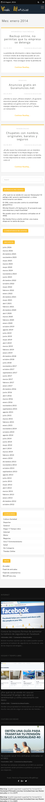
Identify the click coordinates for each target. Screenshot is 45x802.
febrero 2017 (8, 382)
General (6, 526)
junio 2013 (7, 481)
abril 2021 (7, 303)
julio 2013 (7, 478)
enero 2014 (7, 458)
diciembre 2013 (9, 462)
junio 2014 (7, 442)
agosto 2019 (8, 330)
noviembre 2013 (10, 465)
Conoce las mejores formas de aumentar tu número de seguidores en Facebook (21, 632)
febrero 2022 (8, 290)
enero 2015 (7, 425)
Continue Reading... (22, 67)
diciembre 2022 (9, 280)
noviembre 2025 (10, 257)
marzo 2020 (8, 317)
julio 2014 (7, 438)
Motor (5, 535)
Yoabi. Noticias (13, 778)
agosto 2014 (8, 435)
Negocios (22, 80)
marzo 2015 (8, 419)
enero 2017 (7, 386)
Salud (5, 545)
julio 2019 (7, 333)
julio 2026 (7, 247)
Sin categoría (8, 548)
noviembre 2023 (10, 274)
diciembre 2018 (9, 356)
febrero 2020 (8, 320)
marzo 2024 (8, 270)
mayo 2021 (7, 300)
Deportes (7, 522)
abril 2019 (7, 343)
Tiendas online (22, 128)
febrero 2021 (8, 307)
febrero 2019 (8, 350)
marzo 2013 (8, 491)
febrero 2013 (8, 494)
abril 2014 (7, 448)
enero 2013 (7, 498)
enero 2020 (7, 323)
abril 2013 (7, 488)
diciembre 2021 (9, 297)
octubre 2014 (8, 432)
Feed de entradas (10, 569)
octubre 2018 (8, 359)
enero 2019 (7, 353)
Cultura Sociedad (10, 519)
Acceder (6, 566)
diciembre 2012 (9, 501)
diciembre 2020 (9, 310)
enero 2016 (7, 402)
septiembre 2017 (10, 373)
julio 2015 (7, 415)
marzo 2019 (8, 346)
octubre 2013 (8, 468)
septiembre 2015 (10, 409)
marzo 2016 (8, 399)
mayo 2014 (7, 445)
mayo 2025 (7, 261)
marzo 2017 (8, 379)
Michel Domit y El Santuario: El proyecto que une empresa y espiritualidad (22, 209)
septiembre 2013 (10, 471)
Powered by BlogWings (28, 778)
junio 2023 (7, 277)
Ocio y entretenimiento (12, 542)
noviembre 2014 (10, 429)
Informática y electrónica (22, 32)
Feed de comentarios (12, 573)
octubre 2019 (8, 326)
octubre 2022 (8, 284)
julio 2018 (7, 363)
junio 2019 (7, 336)
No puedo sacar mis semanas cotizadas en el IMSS (22, 757)
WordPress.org (9, 576)
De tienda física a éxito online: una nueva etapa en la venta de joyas (20, 220)
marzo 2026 (8, 251)
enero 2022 (7, 293)
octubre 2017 (8, 369)
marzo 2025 (8, 264)
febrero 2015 (8, 422)
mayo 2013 (7, 485)
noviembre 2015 (10, 405)
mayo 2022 (7, 287)
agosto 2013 (8, 475)
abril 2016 (7, 396)
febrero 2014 (8, 455)
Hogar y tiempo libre (12, 529)
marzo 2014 (8, 452)
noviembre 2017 (10, 366)
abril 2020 (7, 313)
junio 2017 (7, 376)
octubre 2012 (8, 504)
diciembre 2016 (9, 389)
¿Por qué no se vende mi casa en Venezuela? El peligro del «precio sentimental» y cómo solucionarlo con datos (22, 197)
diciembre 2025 (9, 254)
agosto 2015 (8, 412)
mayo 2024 (7, 267)
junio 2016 (7, 392)
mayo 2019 (7, 340)
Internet (6, 532)
